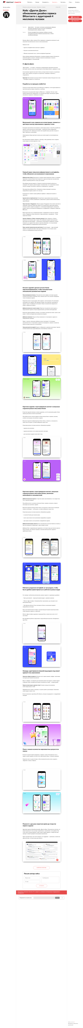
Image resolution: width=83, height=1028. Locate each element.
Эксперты (77, 2)
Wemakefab (6, 10)
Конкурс (37, 2)
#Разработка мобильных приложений (29, 7)
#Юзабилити (39, 7)
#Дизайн (43, 7)
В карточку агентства (41, 867)
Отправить (41, 885)
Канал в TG (76, 20)
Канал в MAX (76, 17)
